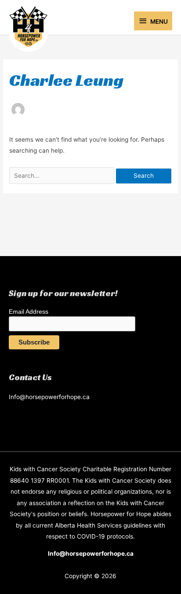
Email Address (28, 311)
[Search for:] (62, 175)
